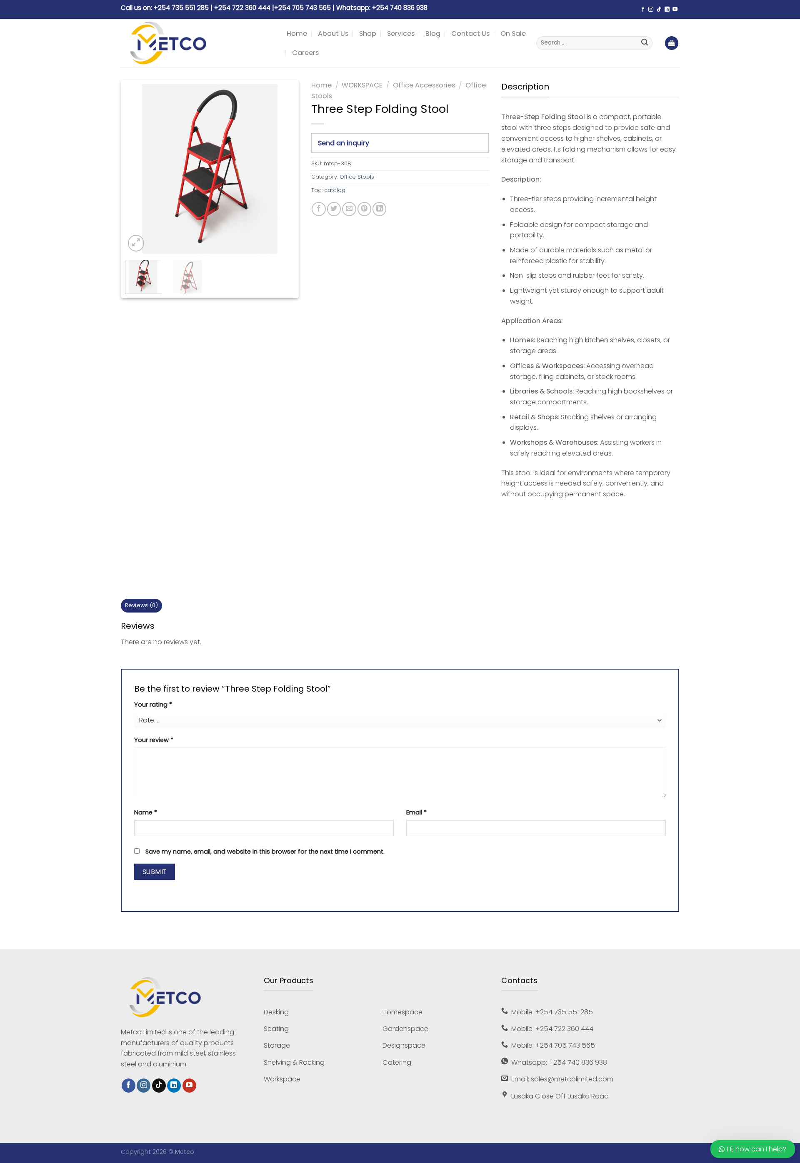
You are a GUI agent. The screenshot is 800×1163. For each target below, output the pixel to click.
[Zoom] (136, 243)
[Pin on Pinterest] (364, 209)
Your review (153, 740)
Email (416, 812)
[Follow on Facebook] (642, 9)
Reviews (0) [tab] (141, 605)
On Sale (513, 33)
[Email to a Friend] (349, 209)
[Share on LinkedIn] (379, 209)
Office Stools (357, 177)
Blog (432, 33)
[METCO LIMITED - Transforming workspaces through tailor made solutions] (197, 43)
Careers (305, 52)
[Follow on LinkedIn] (667, 9)
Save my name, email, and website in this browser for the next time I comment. (265, 851)
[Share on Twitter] (334, 209)
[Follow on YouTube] (675, 9)
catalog (334, 190)
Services (401, 33)
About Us (333, 33)
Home (297, 33)
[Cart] (671, 43)
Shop (367, 33)
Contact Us (470, 33)
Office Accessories (424, 85)
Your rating (153, 704)
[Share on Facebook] (318, 209)
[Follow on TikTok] (659, 9)
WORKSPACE (362, 85)
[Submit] (645, 43)
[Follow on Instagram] (650, 9)
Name (145, 812)
